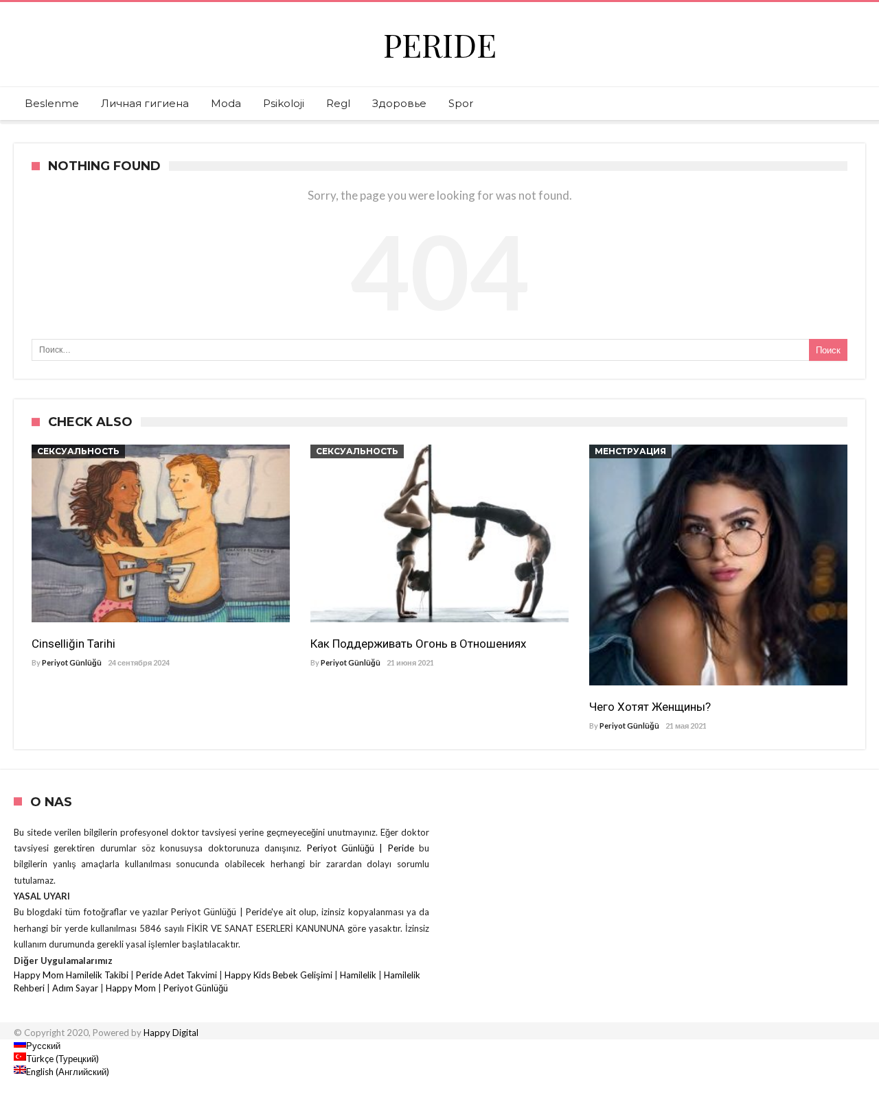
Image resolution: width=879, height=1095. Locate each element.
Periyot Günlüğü (72, 662)
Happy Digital (171, 1032)
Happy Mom (131, 987)
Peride (439, 44)
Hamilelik (358, 974)
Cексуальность (78, 451)
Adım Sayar (75, 987)
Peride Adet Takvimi (176, 974)
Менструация (630, 451)
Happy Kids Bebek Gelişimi (278, 974)
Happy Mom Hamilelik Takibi (71, 974)
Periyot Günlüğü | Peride (363, 848)
